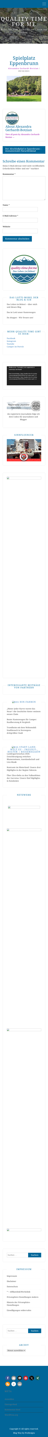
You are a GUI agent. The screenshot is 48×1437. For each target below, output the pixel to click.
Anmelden (9, 1399)
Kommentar (9, 174)
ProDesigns (30, 1433)
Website (6, 227)
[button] (7, 1378)
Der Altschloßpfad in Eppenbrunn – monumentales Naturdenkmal (23, 150)
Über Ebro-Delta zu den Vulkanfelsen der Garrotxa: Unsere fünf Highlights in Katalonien (23, 778)
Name (6, 205)
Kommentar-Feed (12, 1410)
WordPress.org (11, 1415)
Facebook (11, 338)
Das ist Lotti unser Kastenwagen (21, 312)
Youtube (10, 344)
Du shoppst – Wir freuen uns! (20, 318)
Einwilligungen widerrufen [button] (19, 1310)
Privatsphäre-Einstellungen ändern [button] (22, 1297)
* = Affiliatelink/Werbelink (18, 1292)
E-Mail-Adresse (10, 216)
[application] (24, 375)
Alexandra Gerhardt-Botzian (23, 68)
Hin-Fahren (28, 702)
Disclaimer (11, 1281)
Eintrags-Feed (11, 1404)
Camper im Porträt (15, 347)
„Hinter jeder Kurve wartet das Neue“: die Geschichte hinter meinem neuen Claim (24, 711)
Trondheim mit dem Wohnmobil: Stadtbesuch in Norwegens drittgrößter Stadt (21, 730)
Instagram (11, 341)
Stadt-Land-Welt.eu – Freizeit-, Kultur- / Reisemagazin (24, 749)
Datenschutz (12, 1287)
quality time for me (24, 21)
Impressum (12, 1276)
